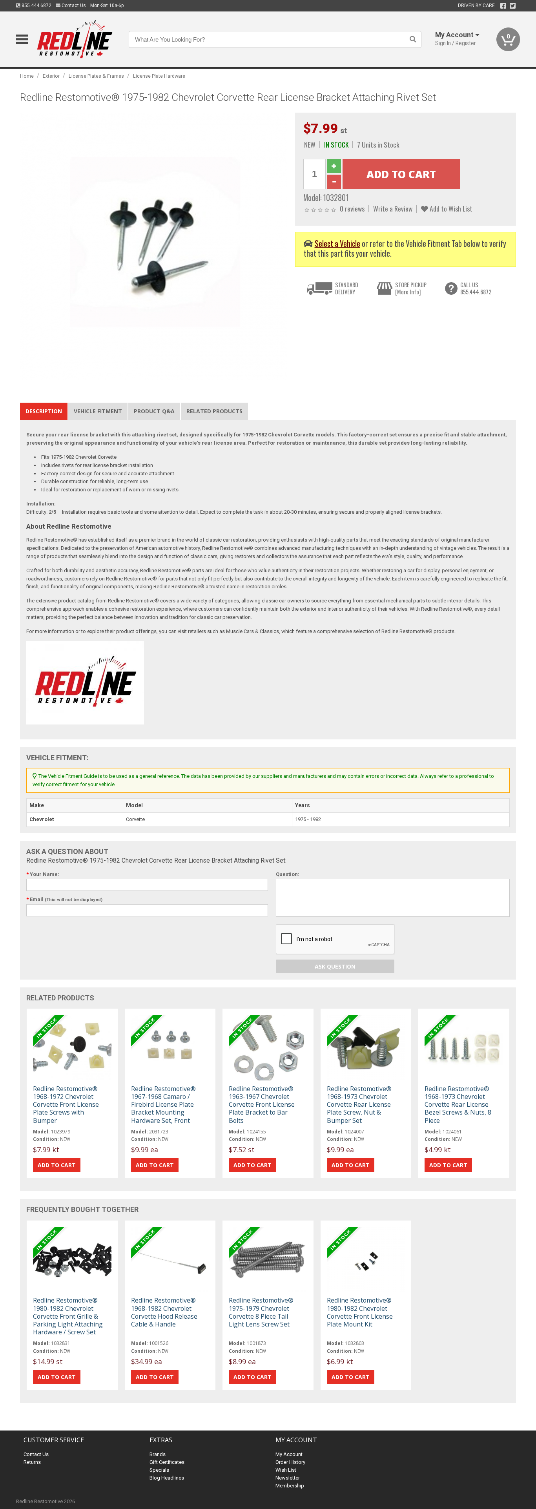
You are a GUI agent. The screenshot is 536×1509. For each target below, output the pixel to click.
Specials (159, 1470)
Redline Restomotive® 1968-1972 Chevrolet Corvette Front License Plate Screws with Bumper (66, 1104)
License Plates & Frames (96, 76)
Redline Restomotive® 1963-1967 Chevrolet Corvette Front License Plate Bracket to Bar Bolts (262, 1104)
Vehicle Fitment (98, 411)
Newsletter (287, 1478)
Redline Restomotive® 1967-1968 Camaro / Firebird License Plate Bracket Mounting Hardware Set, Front (163, 1104)
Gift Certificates (166, 1462)
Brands (157, 1454)
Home (27, 76)
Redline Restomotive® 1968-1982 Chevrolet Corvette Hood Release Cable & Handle (164, 1312)
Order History (290, 1462)
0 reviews (352, 208)
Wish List (285, 1470)
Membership (289, 1486)
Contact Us (73, 5)
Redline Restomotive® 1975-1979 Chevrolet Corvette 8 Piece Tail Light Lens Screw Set (261, 1312)
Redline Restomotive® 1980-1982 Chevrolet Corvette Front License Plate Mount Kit (360, 1312)
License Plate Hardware (159, 76)
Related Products (214, 411)
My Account (289, 1454)
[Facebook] (503, 6)
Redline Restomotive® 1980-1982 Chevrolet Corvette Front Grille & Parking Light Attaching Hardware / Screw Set (68, 1316)
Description (44, 411)
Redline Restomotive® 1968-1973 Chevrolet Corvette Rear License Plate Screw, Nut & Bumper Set (359, 1104)
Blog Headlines (166, 1478)
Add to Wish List (450, 208)
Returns (32, 1462)
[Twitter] (513, 6)
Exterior (51, 76)
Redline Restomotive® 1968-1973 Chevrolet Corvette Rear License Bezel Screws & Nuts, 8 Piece (458, 1104)
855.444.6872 (35, 5)
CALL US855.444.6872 (475, 288)
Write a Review (392, 208)
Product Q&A (154, 411)
